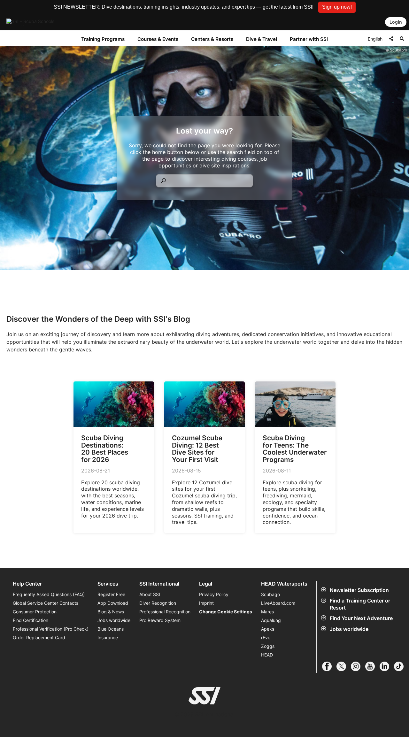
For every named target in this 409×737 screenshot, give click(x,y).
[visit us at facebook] (329, 666)
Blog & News (110, 611)
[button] (337, 7)
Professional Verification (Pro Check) (51, 629)
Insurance (107, 637)
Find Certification (30, 620)
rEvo (265, 637)
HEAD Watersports (284, 584)
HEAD (267, 654)
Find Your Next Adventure (361, 618)
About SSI (149, 594)
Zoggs (267, 646)
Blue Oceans (110, 629)
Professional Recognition (164, 611)
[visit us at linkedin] (387, 666)
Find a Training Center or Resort (360, 604)
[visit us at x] (343, 666)
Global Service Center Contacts (45, 603)
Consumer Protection (35, 611)
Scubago (270, 594)
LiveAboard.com (278, 603)
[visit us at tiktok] (401, 666)
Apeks (267, 629)
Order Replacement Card (39, 637)
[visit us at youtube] (372, 666)
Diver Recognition (157, 603)
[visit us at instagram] (358, 666)
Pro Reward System (160, 620)
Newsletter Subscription (359, 590)
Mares (267, 611)
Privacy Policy (213, 594)
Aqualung (271, 620)
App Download (112, 603)
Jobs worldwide (349, 629)
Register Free (111, 594)
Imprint (206, 603)
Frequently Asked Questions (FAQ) (49, 594)
